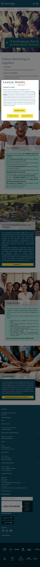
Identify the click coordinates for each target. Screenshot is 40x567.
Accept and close (27, 116)
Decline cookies (13, 116)
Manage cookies (19, 110)
